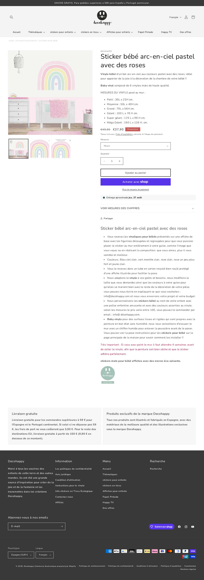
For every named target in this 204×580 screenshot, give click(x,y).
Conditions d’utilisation (147, 566)
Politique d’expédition (171, 566)
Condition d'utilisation (67, 480)
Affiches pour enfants (115, 491)
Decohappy (29, 566)
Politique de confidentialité (120, 566)
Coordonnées (190, 566)
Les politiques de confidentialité (73, 468)
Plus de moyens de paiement (135, 189)
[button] (11, 17)
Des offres (108, 508)
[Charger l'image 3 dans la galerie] (60, 148)
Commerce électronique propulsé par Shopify (55, 566)
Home (11, 41)
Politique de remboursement (92, 566)
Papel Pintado (110, 496)
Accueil (107, 468)
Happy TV (108, 502)
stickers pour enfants (26, 41)
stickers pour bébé (48, 41)
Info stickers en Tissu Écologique (74, 491)
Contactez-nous (64, 496)
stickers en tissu (112, 485)
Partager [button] (108, 218)
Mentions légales (188, 569)
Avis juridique (63, 474)
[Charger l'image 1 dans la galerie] (18, 148)
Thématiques (110, 474)
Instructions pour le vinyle (69, 485)
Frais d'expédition (124, 134)
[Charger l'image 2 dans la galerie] (39, 148)
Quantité (105, 153)
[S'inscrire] (61, 526)
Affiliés (59, 502)
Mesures (105, 139)
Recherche (156, 468)
